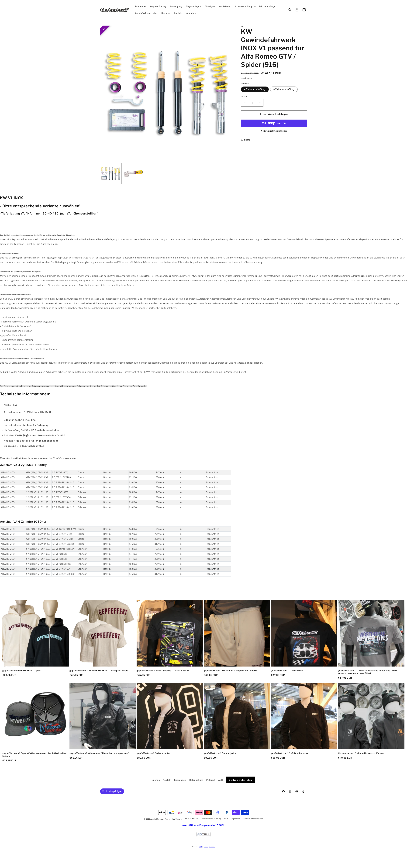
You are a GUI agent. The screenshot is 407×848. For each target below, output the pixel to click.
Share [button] (247, 139)
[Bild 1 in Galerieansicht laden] (110, 173)
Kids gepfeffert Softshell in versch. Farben (361, 753)
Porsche (212, 847)
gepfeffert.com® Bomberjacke (220, 753)
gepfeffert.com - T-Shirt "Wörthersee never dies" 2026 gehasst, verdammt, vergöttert (368, 671)
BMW (200, 847)
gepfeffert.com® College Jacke (153, 753)
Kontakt (167, 780)
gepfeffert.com (158, 819)
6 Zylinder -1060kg (283, 89)
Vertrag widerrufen (240, 779)
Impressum (180, 780)
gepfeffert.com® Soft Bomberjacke (290, 753)
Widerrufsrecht (192, 819)
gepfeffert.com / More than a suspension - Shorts (230, 670)
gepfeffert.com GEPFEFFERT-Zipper (21, 670)
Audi (206, 847)
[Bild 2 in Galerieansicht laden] (133, 173)
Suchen (156, 780)
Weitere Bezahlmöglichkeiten (274, 131)
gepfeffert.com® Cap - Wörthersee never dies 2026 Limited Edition (34, 754)
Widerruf (210, 780)
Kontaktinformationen (253, 819)
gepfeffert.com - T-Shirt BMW (287, 670)
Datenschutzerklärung (211, 819)
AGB (220, 780)
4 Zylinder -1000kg (254, 89)
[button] (245, 6)
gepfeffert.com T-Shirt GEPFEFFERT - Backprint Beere (98, 670)
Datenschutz (196, 780)
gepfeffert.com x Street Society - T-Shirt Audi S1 (163, 670)
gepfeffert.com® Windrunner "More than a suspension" (99, 753)
